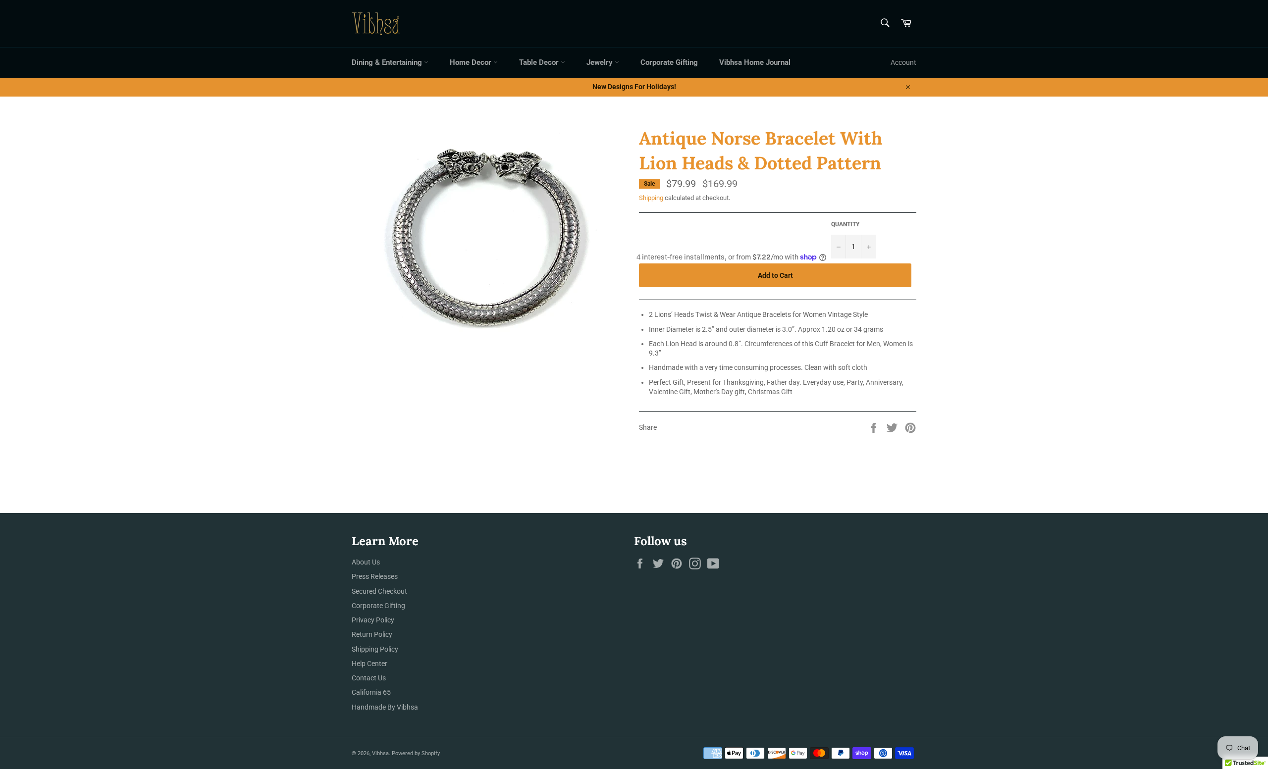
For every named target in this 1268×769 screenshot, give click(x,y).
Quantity (845, 224)
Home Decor (471, 62)
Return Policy (372, 634)
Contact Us (369, 678)
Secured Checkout (379, 591)
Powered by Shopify (416, 753)
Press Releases (375, 576)
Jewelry (600, 62)
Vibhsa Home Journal (755, 62)
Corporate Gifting (669, 62)
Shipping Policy (375, 649)
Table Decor (540, 62)
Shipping (651, 198)
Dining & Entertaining (388, 62)
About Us (366, 562)
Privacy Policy (373, 620)
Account (903, 62)
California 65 (371, 692)
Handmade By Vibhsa (385, 707)
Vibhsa (380, 753)
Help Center (369, 663)
